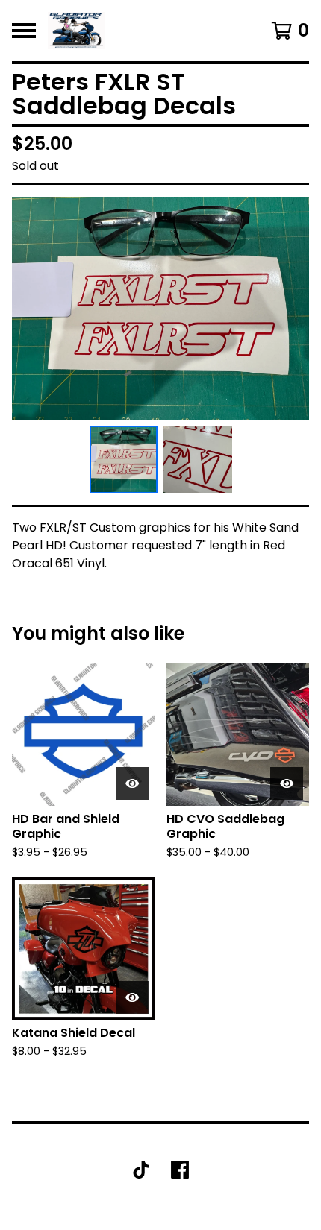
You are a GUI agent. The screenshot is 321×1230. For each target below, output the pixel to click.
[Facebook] (180, 1169)
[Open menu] (24, 31)
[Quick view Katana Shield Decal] (132, 997)
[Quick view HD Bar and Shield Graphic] (132, 783)
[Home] (76, 30)
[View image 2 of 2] (197, 460)
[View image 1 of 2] (124, 460)
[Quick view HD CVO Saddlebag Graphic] (286, 783)
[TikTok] (141, 1169)
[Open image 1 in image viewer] (160, 308)
